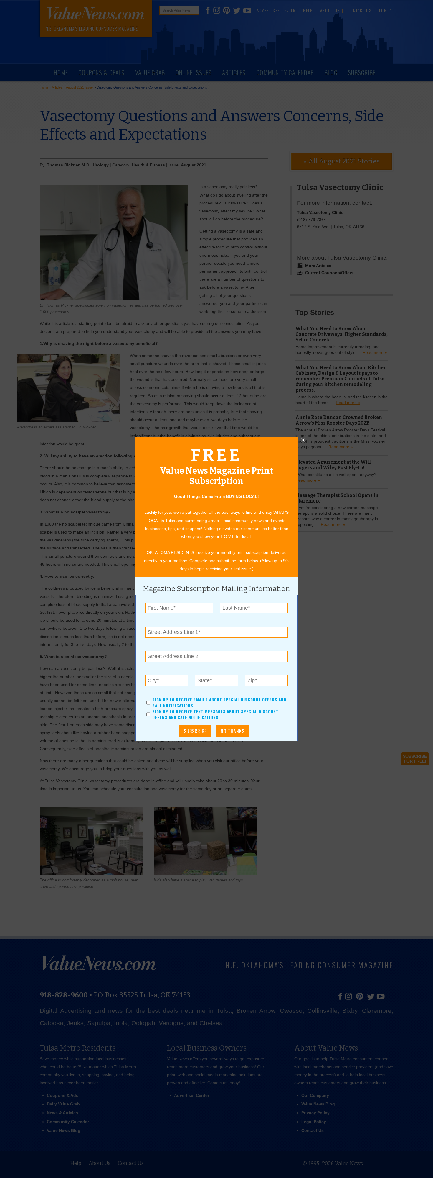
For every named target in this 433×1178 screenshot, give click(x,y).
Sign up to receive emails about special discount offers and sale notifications (219, 703)
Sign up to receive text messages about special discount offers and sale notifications (215, 715)
